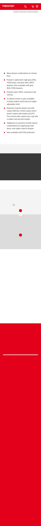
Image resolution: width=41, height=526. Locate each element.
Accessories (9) (29, 186)
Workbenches (20, 365)
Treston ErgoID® (20, 504)
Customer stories (20, 473)
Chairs (20, 382)
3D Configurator (20, 455)
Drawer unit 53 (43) (10, 186)
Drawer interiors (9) (12, 227)
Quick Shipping (20, 420)
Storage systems (20, 368)
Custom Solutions (20, 428)
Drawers (20, 375)
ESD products (20, 400)
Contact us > (20, 514)
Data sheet (12, 149)
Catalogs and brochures (20, 459)
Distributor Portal (20, 477)
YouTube (19, 348)
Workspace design (20, 424)
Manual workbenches (20, 410)
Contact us (29, 2)
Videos (20, 462)
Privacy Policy (20, 337)
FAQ (20, 480)
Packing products (20, 403)
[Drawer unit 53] (12, 169)
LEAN (20, 438)
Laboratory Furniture (20, 396)
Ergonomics (20, 431)
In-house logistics (20, 442)
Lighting (20, 379)
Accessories (20, 386)
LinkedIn (19, 342)
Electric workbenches (20, 407)
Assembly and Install (20, 508)
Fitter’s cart (20, 284)
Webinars (20, 466)
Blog (20, 469)
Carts (20, 372)
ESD (20, 435)
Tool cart (20, 309)
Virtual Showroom (20, 445)
